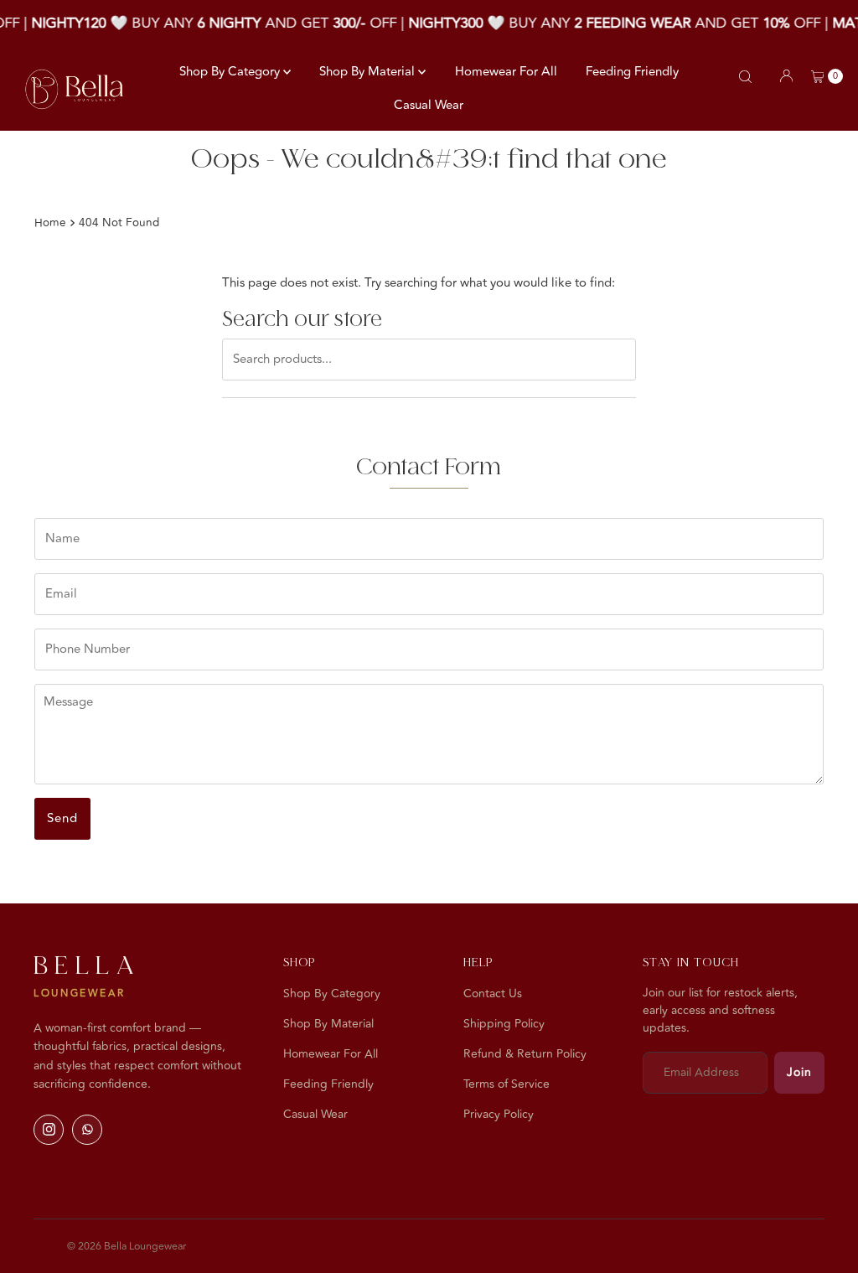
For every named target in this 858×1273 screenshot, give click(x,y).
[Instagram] (49, 1130)
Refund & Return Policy (525, 1054)
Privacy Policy (498, 1114)
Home (50, 222)
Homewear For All (506, 71)
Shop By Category (231, 71)
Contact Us (492, 993)
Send (62, 818)
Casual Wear (428, 105)
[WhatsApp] (87, 1130)
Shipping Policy (504, 1023)
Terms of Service (506, 1084)
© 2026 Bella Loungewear (126, 1246)
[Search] (745, 77)
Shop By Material (368, 71)
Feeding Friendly (632, 71)
